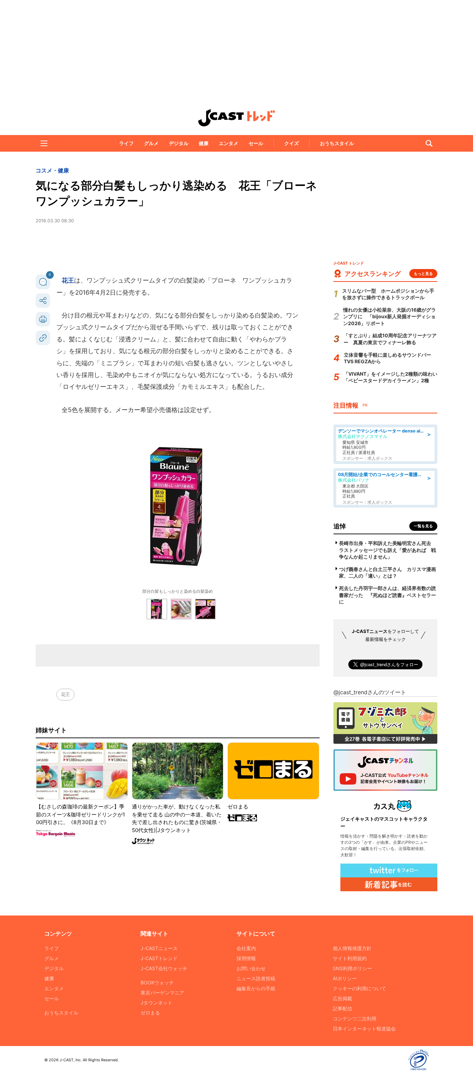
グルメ (151, 143)
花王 (68, 280)
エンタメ (228, 143)
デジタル (178, 143)
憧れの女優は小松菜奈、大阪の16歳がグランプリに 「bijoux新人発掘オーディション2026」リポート (389, 316)
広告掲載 (342, 998)
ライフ (126, 143)
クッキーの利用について (359, 988)
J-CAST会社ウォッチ (164, 968)
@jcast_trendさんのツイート (369, 692)
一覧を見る (423, 526)
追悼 (339, 526)
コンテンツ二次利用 (354, 1018)
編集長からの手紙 (256, 988)
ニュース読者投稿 (256, 978)
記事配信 (342, 1008)
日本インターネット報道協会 (364, 1028)
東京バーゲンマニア (162, 992)
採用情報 (246, 958)
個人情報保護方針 (352, 948)
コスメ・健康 (52, 170)
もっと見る (423, 273)
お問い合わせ (251, 968)
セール (256, 143)
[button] (44, 143)
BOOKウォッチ (157, 982)
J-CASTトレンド (159, 958)
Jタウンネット (156, 1003)
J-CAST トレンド (236, 118)
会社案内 (246, 948)
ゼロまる (150, 1013)
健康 (203, 143)
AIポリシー (345, 978)
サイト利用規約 (350, 958)
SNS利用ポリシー (352, 968)
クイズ (291, 143)
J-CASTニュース (159, 948)
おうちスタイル (337, 143)
